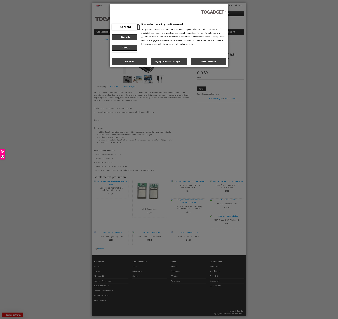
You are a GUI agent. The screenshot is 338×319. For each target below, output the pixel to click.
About (125, 47)
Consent (125, 27)
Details (125, 37)
